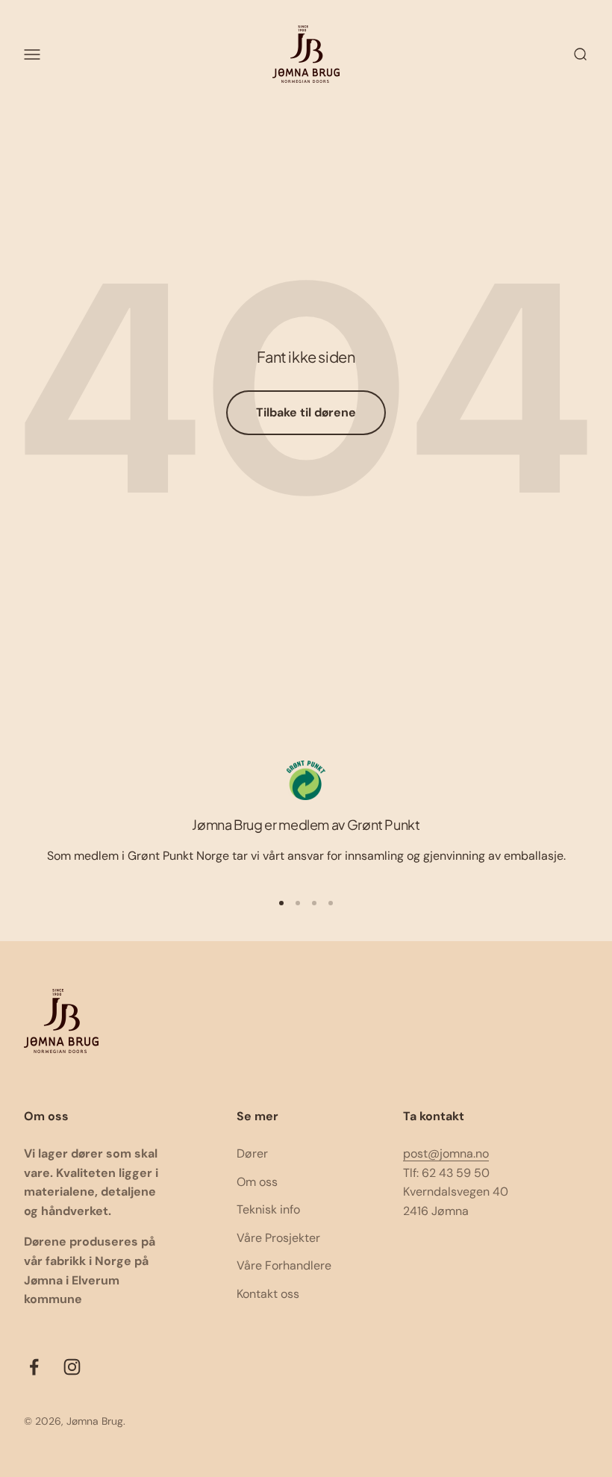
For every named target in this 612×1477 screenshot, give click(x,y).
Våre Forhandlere (284, 1265)
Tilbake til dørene (306, 412)
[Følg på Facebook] (34, 1367)
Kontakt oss (268, 1294)
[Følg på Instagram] (72, 1367)
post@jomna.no (446, 1153)
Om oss (257, 1182)
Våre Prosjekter (278, 1238)
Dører (252, 1153)
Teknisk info (268, 1209)
